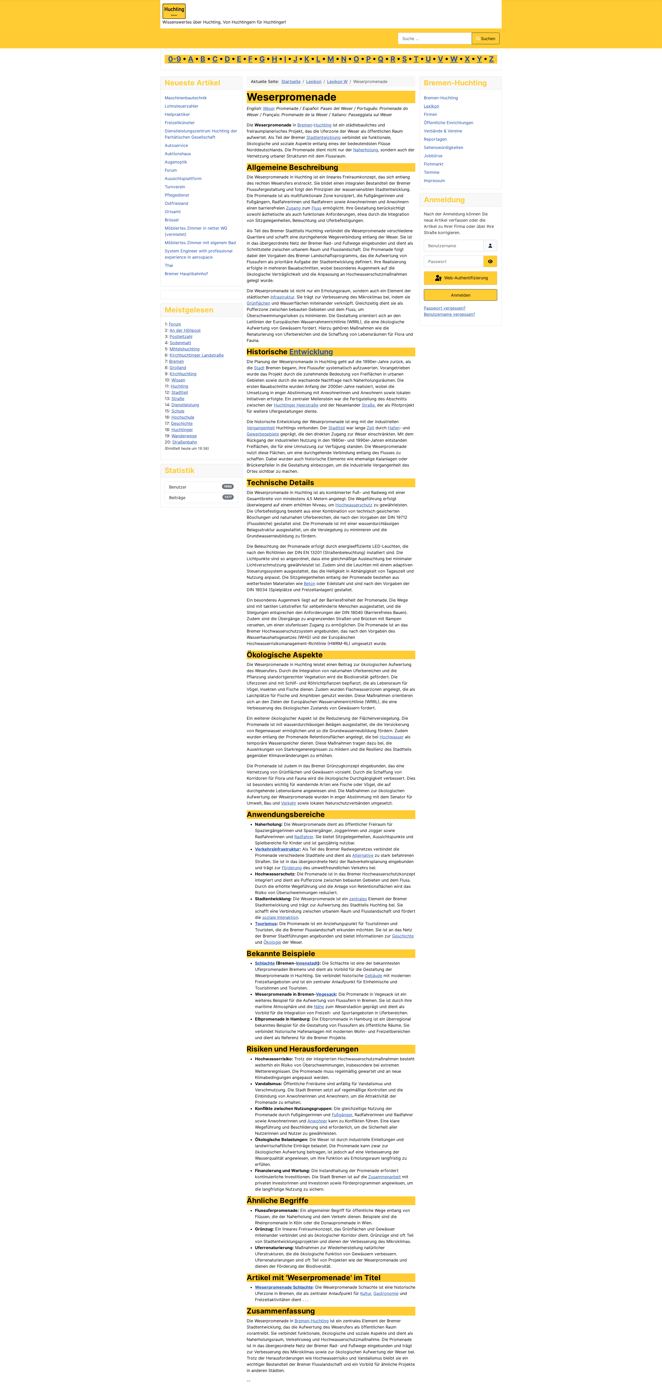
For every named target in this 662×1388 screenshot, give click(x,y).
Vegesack (326, 994)
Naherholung (365, 149)
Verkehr (288, 803)
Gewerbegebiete (263, 434)
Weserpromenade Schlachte (284, 1287)
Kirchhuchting (183, 373)
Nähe (319, 1006)
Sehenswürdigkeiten (443, 147)
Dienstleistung (185, 404)
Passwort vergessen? (444, 308)
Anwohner (317, 1120)
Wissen (178, 379)
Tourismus (266, 923)
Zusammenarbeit (384, 1176)
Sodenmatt (180, 342)
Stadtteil (179, 392)
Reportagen (435, 139)
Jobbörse (433, 155)
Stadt (259, 367)
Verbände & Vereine (443, 130)
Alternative (362, 855)
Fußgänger (342, 1114)
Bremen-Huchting (312, 1320)
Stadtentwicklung (323, 137)
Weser (269, 108)
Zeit (370, 427)
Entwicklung (311, 351)
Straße (177, 398)
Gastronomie (385, 1293)
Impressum (434, 180)
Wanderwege (184, 435)
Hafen (394, 427)
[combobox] (435, 38)
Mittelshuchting (185, 348)
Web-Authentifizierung (465, 277)
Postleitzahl (181, 336)
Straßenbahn (184, 442)
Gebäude (373, 975)
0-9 (174, 59)
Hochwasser (392, 736)
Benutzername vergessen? (449, 314)
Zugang (293, 208)
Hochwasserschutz (353, 504)
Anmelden (460, 295)
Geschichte (182, 423)
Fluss (316, 208)
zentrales (358, 898)
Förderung (292, 867)
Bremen (176, 361)
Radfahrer (303, 836)
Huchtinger (182, 429)
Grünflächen (258, 303)
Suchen (488, 38)
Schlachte (265, 963)
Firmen (430, 114)
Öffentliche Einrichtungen (448, 122)
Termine (431, 172)
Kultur (365, 1293)
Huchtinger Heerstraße (296, 405)
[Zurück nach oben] (653, 1378)
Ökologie (272, 942)
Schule (177, 411)
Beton (309, 583)
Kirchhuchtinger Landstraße (197, 355)
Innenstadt (307, 963)
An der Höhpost (185, 330)
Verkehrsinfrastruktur (277, 849)
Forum (175, 324)
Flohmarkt (433, 164)
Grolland (178, 367)
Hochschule (182, 417)
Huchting (179, 386)
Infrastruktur (282, 296)
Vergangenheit (261, 427)
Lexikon (431, 106)
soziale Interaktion (280, 917)
